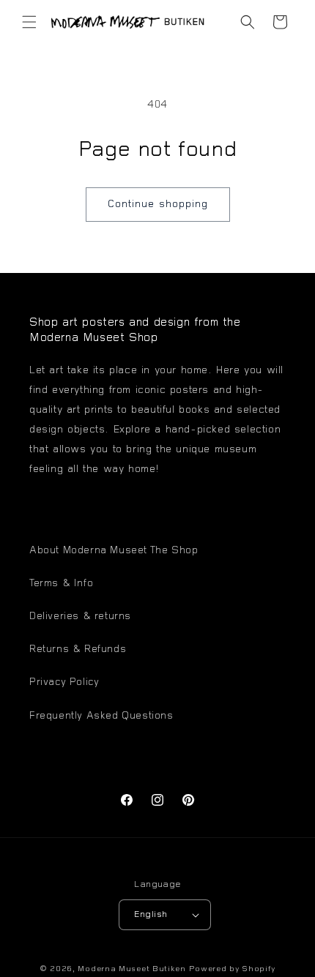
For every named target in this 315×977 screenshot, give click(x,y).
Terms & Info (61, 584)
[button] (29, 22)
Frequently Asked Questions (101, 716)
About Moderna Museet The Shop (113, 551)
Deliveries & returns (80, 617)
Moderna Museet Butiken (131, 969)
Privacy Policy (64, 683)
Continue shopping (158, 204)
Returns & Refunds (77, 650)
